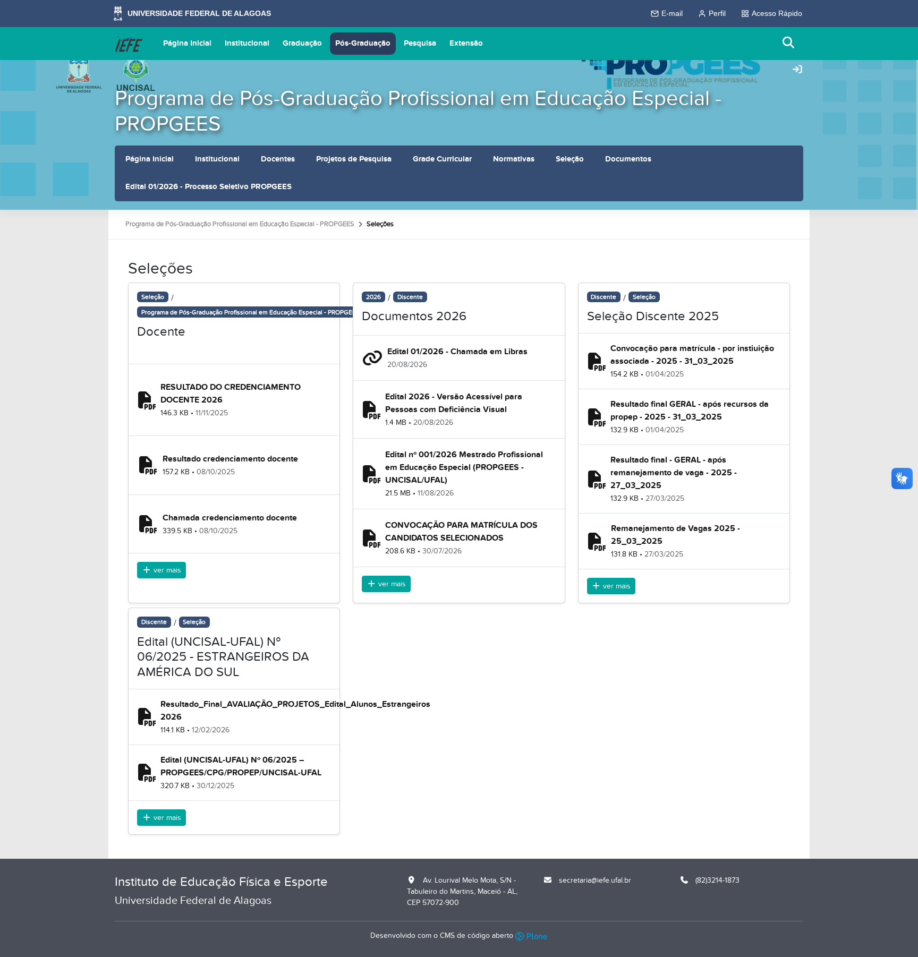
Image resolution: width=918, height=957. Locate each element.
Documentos (628, 159)
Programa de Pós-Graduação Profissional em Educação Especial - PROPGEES (418, 111)
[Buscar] (789, 43)
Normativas (513, 159)
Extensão (466, 43)
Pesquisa (420, 43)
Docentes (278, 159)
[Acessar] (797, 70)
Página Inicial (187, 43)
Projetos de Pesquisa (354, 159)
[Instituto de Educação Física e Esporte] (128, 44)
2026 (373, 297)
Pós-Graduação (362, 43)
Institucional (247, 43)
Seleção (570, 159)
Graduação (302, 43)
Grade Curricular (442, 159)
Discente (410, 297)
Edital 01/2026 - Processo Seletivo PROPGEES (208, 187)
